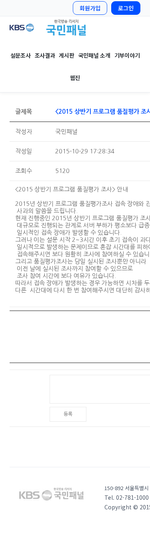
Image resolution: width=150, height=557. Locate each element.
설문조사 (20, 55)
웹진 (75, 78)
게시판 (66, 55)
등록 (68, 414)
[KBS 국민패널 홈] (75, 28)
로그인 (126, 8)
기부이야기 (127, 55)
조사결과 (45, 55)
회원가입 (90, 8)
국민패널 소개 (94, 55)
